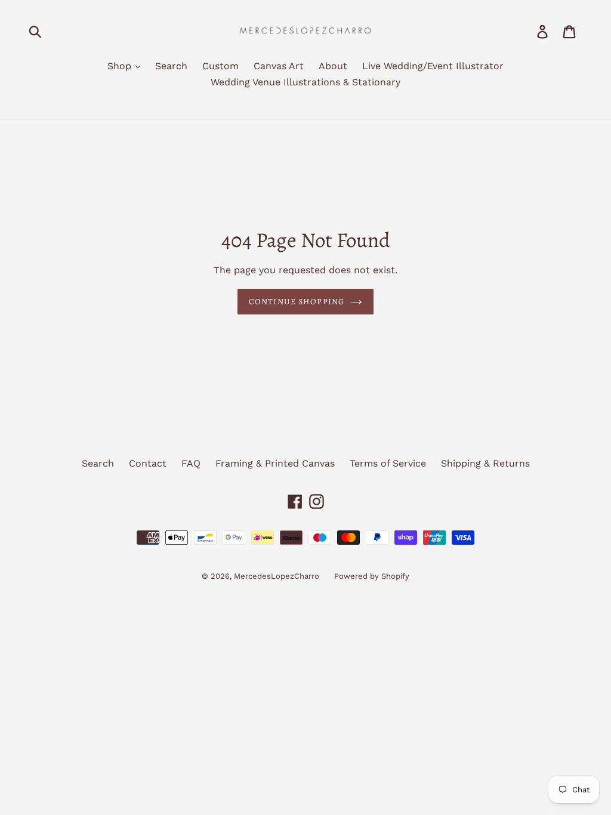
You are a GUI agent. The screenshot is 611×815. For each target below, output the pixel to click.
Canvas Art (279, 66)
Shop (120, 66)
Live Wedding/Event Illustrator (433, 66)
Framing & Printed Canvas (275, 463)
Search (171, 66)
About (333, 66)
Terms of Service (388, 463)
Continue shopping (296, 301)
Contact (147, 463)
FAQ (190, 463)
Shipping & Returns (485, 463)
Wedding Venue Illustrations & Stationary (305, 82)
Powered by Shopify (371, 576)
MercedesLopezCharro (276, 576)
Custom (220, 66)
